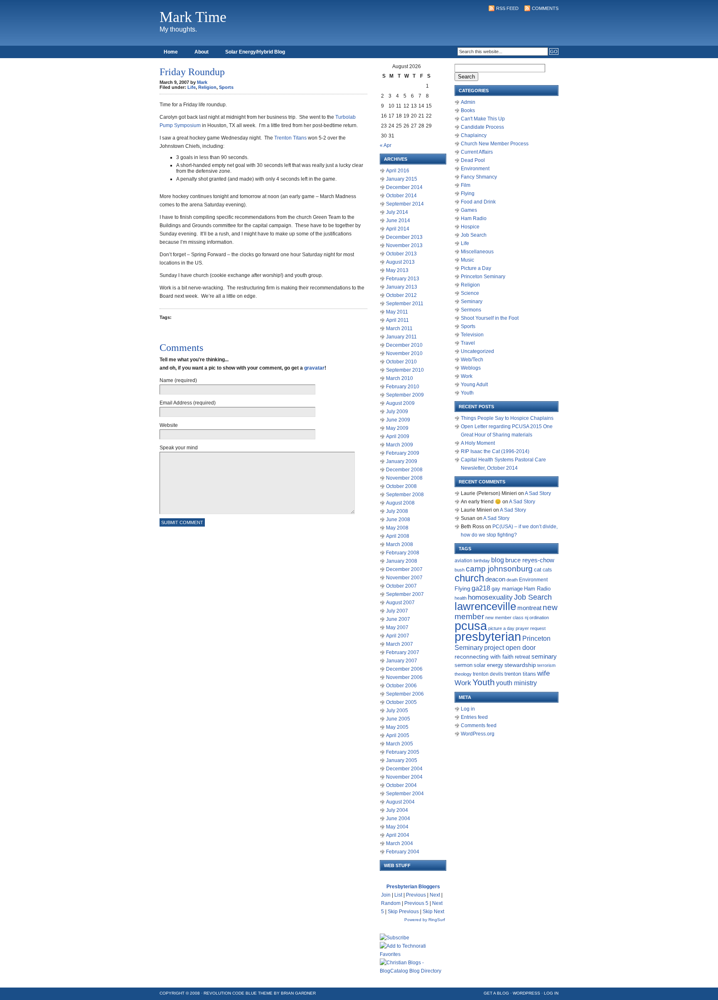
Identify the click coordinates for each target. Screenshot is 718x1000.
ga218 (481, 588)
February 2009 (402, 453)
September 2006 (405, 694)
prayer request (531, 628)
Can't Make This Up (483, 119)
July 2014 (397, 212)
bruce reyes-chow (529, 560)
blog (497, 560)
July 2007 (397, 611)
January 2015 (401, 179)
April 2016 (397, 171)
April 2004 (397, 835)
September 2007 (405, 594)
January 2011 (401, 337)
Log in (468, 709)
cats (547, 570)
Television (472, 335)
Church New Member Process (495, 144)
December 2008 (404, 470)
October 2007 (401, 586)
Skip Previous (403, 911)
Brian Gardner (298, 993)
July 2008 (397, 511)
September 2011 (404, 303)
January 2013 (401, 287)
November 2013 (404, 245)
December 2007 (404, 569)
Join (386, 895)
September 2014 (405, 204)
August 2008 (400, 503)
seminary (544, 656)
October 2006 (401, 686)
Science (470, 293)
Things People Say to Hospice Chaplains (507, 418)
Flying (468, 193)
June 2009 (398, 420)
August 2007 (400, 602)
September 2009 (405, 395)
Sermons (471, 310)
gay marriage (507, 589)
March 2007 (399, 644)
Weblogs (471, 368)
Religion (207, 87)
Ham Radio (474, 218)
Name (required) (178, 380)
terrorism (546, 665)
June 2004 (398, 818)
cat (537, 569)
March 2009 (399, 445)
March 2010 (399, 378)
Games (469, 210)
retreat (522, 657)
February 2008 (402, 553)
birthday (482, 560)
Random (391, 903)
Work (466, 376)
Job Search (474, 235)
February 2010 (402, 387)
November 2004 (404, 777)
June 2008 (398, 519)
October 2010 (401, 362)
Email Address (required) (188, 403)
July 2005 (397, 710)
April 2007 (397, 636)
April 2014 (397, 229)
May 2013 (397, 270)
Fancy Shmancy (479, 177)
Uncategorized (477, 351)
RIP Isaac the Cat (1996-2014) (495, 451)
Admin (468, 102)
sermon (463, 665)
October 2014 (401, 196)
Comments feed (479, 725)
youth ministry (516, 682)
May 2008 (397, 528)
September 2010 (405, 370)
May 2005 (397, 727)
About (201, 52)
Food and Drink (478, 202)
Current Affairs (477, 152)
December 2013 (404, 237)
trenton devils (488, 674)
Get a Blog (496, 993)
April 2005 (397, 735)
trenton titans (520, 674)
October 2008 (401, 486)
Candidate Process (482, 127)
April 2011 (397, 320)
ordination (539, 617)
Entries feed (474, 717)
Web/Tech (472, 360)
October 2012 (401, 295)
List (398, 895)
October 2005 (401, 702)
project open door (510, 647)
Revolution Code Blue (230, 993)
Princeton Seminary (483, 276)
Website (169, 425)
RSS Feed (507, 8)
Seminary (471, 301)
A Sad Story (538, 493)
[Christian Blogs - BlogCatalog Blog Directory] (413, 971)
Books (468, 110)
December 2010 (404, 345)
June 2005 (398, 719)
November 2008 (404, 478)
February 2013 (402, 279)
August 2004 (400, 802)
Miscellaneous (477, 252)
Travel (468, 343)
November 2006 (404, 677)
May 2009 (397, 428)
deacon (495, 579)
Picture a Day (476, 268)
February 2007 (402, 652)
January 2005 (401, 760)
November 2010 (404, 353)
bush (460, 569)
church (469, 577)
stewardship (520, 665)
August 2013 (400, 262)
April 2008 (397, 536)
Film (465, 185)
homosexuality (490, 597)
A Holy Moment (478, 443)
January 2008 (401, 561)
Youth (467, 393)
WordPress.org (477, 734)
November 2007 (404, 578)
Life (191, 87)
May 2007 (397, 627)
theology (463, 674)
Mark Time (193, 17)
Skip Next (433, 911)
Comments (545, 8)
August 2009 (400, 403)
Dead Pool (473, 160)
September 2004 (405, 794)
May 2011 (397, 312)
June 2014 (398, 220)
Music (467, 260)
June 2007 (398, 619)
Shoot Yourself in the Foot (490, 318)
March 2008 (399, 544)
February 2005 (402, 752)
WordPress (526, 993)
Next (435, 895)
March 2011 (399, 328)
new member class (504, 617)
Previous (416, 895)
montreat (529, 607)
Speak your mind (179, 448)
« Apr (385, 145)
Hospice (470, 227)
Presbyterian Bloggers (413, 887)
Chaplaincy (474, 135)
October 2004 (401, 785)
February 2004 (402, 852)
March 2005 (399, 744)
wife (543, 673)
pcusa (471, 625)
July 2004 (397, 810)
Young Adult (474, 384)
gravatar (314, 368)
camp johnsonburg (499, 568)
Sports (226, 87)
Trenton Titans (290, 138)
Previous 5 (416, 903)
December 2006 (404, 669)
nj (526, 617)
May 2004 (397, 827)
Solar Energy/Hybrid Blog (255, 52)
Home (171, 52)
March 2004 (399, 843)
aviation (463, 561)
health (461, 598)
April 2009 (397, 436)
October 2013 (401, 254)
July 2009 (397, 411)
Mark (202, 82)
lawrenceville (485, 606)
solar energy (488, 665)
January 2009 (401, 461)
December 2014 (404, 187)
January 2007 (401, 661)
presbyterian (488, 636)
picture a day (501, 628)
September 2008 (405, 495)
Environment (475, 169)
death (512, 579)
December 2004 (404, 769)
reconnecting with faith (484, 656)
